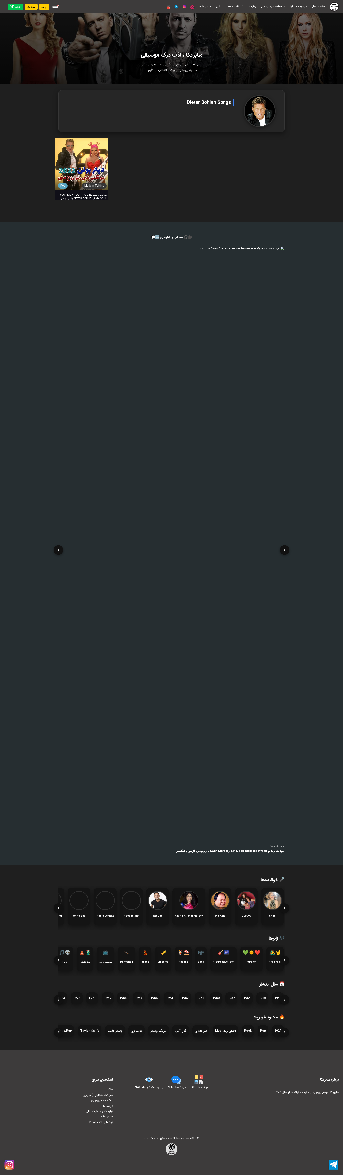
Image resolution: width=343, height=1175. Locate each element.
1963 (169, 998)
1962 (185, 998)
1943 (277, 998)
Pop (62, 186)
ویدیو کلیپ (114, 1030)
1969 (107, 998)
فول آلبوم (180, 1030)
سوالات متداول (298, 7)
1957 (231, 998)
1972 (76, 998)
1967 (138, 998)
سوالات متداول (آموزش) (98, 1095)
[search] (55, 7)
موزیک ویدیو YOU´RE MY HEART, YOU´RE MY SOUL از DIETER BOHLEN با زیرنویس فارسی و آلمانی (83, 198)
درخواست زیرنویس (273, 7)
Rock (248, 1030)
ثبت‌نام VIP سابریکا (101, 1122)
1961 (200, 998)
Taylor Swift (89, 1030)
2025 (277, 1030)
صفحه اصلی (318, 7)
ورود (44, 7)
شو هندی (201, 1030)
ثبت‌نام (31, 7)
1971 (92, 998)
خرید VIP (15, 7)
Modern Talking (94, 186)
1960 (216, 998)
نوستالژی (136, 1030)
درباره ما (252, 7)
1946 (262, 998)
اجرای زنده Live (225, 1030)
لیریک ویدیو (158, 1030)
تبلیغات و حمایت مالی (229, 7)
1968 (123, 998)
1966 (154, 998)
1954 (247, 998)
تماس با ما (205, 7)
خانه (110, 1089)
